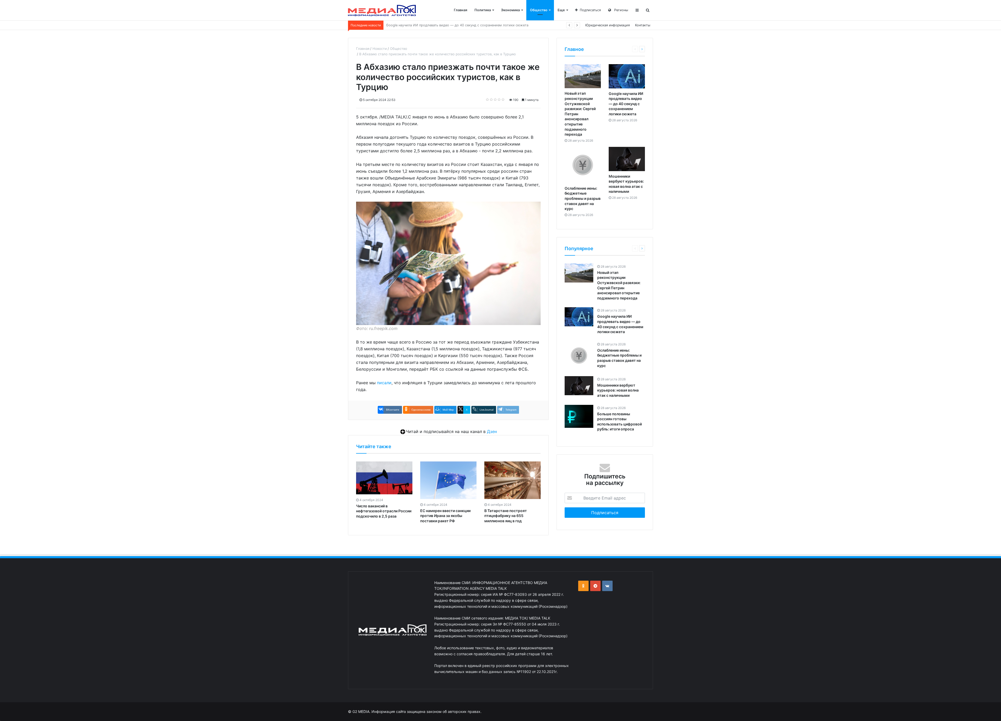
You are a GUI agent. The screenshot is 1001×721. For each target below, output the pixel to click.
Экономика (510, 10)
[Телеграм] (595, 586)
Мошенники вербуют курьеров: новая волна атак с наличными (618, 390)
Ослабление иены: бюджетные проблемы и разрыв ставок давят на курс (446, 25)
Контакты (642, 25)
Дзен (492, 431)
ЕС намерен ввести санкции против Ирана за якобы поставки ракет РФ (445, 515)
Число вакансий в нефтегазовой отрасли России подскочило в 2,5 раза (383, 511)
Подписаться (590, 10)
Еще (561, 10)
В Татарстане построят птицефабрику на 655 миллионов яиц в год (505, 515)
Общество (538, 10)
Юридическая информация (607, 25)
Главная (460, 10)
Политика (482, 10)
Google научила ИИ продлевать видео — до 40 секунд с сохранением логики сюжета (626, 103)
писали (384, 382)
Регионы (620, 10)
